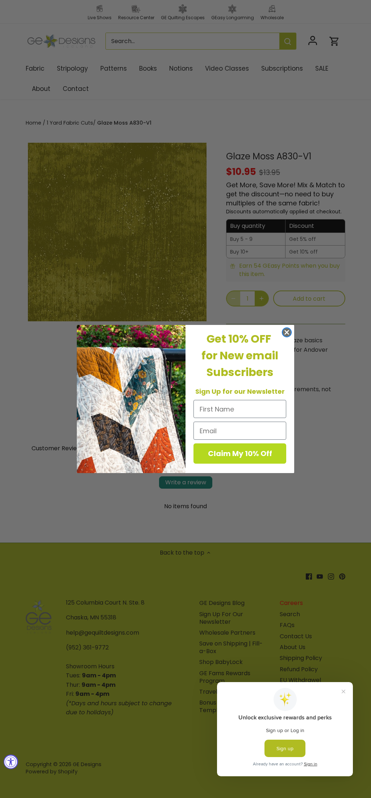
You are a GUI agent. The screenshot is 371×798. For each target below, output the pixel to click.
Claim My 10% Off (240, 453)
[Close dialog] (286, 332)
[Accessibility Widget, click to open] (11, 762)
